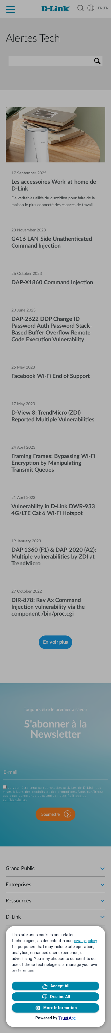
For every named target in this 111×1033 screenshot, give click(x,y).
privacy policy (85, 940)
